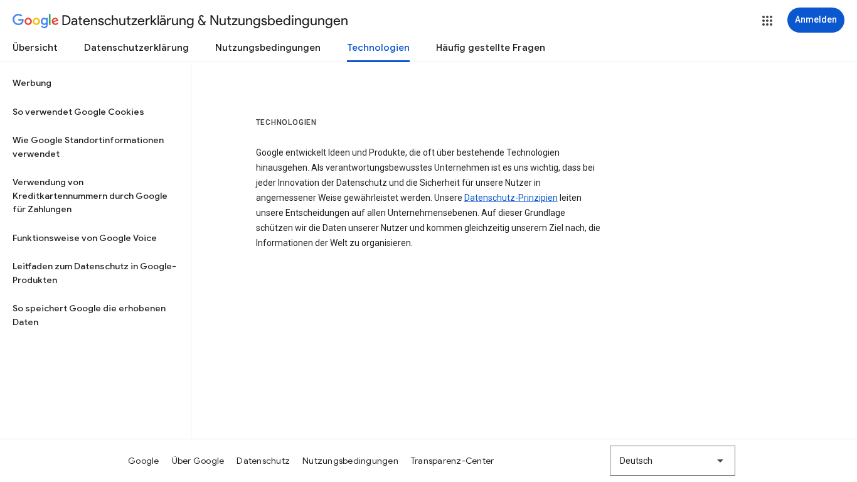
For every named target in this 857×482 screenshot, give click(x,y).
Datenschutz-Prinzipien (511, 198)
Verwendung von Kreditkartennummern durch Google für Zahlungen (90, 195)
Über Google (198, 460)
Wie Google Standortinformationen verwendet (88, 146)
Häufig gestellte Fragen (490, 47)
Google (143, 460)
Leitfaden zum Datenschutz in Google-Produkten (94, 273)
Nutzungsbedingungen (268, 47)
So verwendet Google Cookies (78, 111)
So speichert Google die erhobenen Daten (89, 315)
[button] (767, 20)
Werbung (32, 82)
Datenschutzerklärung (136, 47)
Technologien (378, 47)
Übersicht (35, 47)
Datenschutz (263, 460)
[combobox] (672, 461)
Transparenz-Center (452, 460)
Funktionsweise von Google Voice (85, 238)
